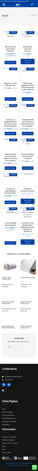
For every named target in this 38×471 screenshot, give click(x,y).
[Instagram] (9, 384)
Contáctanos (9, 369)
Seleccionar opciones (27, 61)
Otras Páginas (10, 401)
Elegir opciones (10, 62)
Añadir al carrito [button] (10, 99)
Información (9, 429)
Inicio (28, 15)
